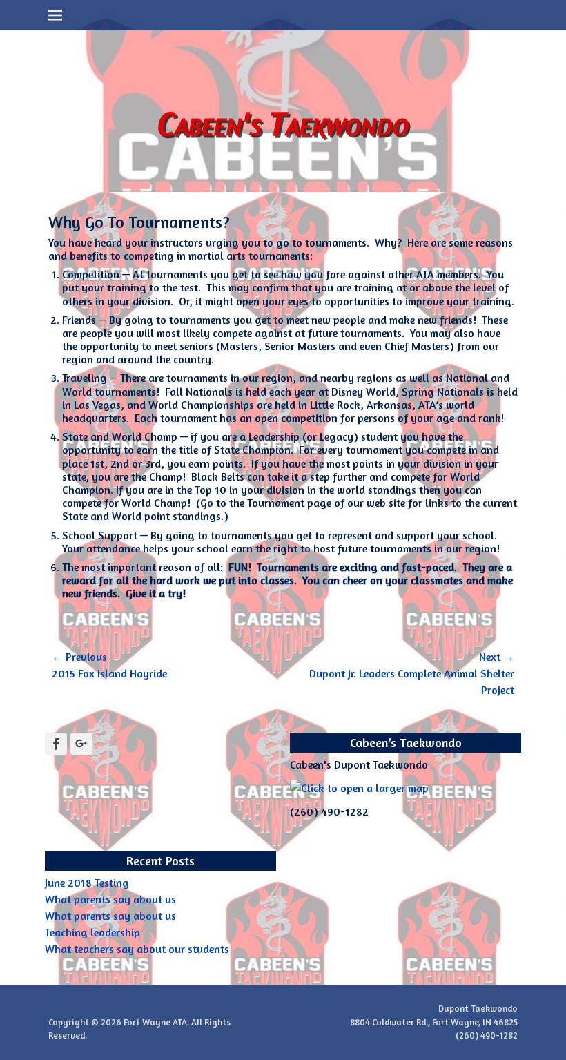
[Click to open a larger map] (359, 788)
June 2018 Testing (87, 882)
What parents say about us (110, 899)
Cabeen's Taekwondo (283, 123)
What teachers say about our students (137, 949)
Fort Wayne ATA (155, 1022)
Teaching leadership (92, 932)
